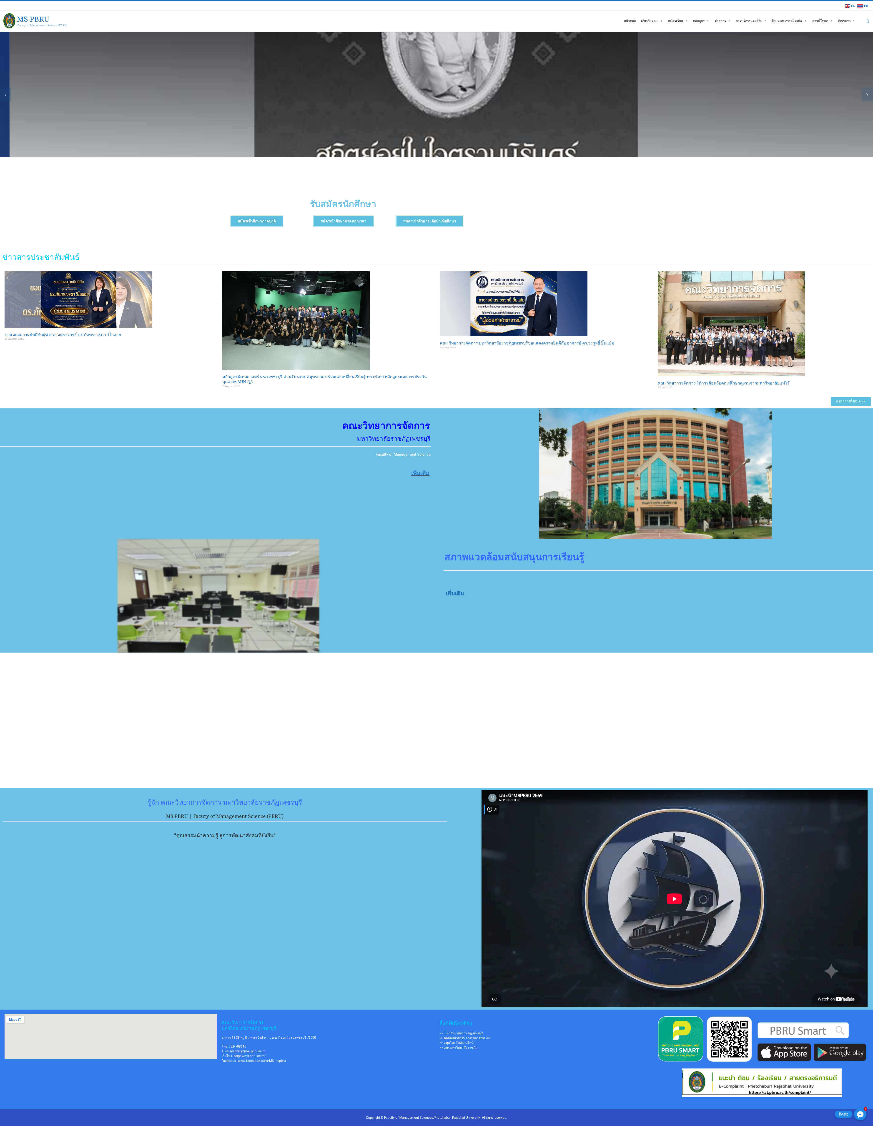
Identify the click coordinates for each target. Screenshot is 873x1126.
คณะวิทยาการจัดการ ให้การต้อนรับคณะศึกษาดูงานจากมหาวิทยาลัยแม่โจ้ (724, 383)
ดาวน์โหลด (820, 21)
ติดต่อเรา (844, 21)
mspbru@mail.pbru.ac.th (248, 1051)
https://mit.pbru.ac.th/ (250, 1056)
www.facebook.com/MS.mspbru (262, 1061)
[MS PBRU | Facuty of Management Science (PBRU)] (9, 20)
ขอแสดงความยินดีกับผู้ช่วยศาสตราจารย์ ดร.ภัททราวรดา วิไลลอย (63, 334)
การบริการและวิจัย (749, 21)
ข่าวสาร (720, 21)
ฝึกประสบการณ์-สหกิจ (787, 21)
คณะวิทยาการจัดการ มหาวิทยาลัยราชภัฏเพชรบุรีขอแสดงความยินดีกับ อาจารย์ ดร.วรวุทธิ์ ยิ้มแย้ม (527, 343)
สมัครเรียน (675, 21)
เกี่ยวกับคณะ (649, 21)
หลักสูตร (699, 21)
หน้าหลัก (630, 21)
